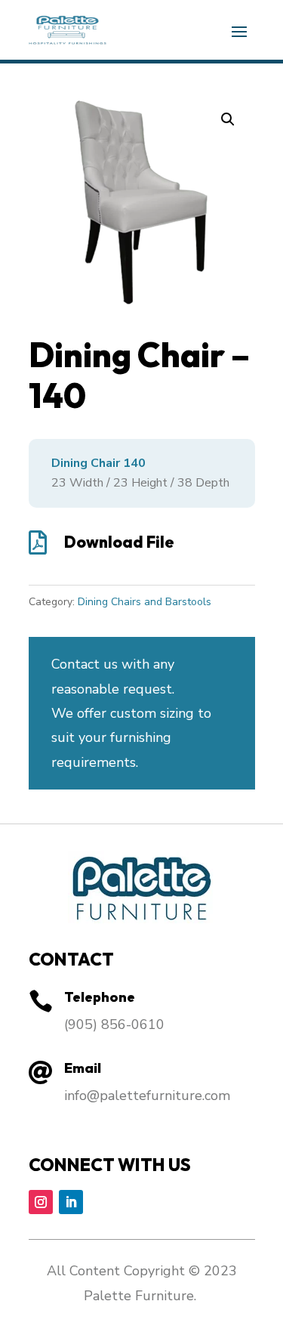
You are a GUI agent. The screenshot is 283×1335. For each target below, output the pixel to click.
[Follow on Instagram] (41, 1202)
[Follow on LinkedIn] (71, 1202)
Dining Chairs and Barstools (144, 602)
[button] (227, 119)
